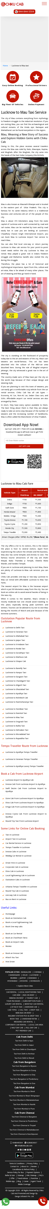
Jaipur (23, 978)
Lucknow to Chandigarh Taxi (18, 681)
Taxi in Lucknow (12, 835)
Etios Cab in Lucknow (15, 871)
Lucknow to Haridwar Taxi (17, 709)
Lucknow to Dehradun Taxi (17, 730)
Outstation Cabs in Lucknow (18, 880)
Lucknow (34, 975)
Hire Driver (10, 962)
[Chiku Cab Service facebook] (21, 1149)
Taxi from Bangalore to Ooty (24, 1075)
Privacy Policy (32, 1163)
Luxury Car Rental (13, 1004)
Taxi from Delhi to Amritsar (24, 1054)
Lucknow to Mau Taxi (15, 717)
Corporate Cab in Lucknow (17, 867)
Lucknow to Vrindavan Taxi (17, 644)
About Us (25, 1166)
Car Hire (16, 995)
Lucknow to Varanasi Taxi (16, 632)
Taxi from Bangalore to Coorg (24, 1070)
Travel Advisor (22, 1178)
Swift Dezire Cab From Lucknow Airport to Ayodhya (26, 789)
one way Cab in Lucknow (16, 895)
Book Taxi (14, 1019)
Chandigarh (14, 975)
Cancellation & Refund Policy (23, 1169)
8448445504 (18, 1143)
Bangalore (26, 972)
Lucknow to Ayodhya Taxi (16, 693)
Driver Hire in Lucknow (15, 863)
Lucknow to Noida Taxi (15, 649)
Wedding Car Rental (23, 1022)
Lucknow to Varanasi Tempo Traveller (22, 759)
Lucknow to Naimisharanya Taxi (19, 702)
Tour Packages (13, 1001)
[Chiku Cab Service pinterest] (28, 1149)
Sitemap (21, 1175)
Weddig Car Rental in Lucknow (18, 856)
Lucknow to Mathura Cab (16, 657)
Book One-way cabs (14, 926)
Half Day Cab (17, 1028)
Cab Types (12, 1010)
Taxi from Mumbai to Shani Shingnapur (24, 1096)
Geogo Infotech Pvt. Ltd (24, 1196)
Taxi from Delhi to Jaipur (24, 1045)
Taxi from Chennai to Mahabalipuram (24, 1130)
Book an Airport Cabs (15, 942)
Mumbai (13, 978)
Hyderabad (12, 981)
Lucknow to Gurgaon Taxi (16, 677)
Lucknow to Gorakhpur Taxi (17, 653)
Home (5, 66)
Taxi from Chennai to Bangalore (24, 1117)
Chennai (38, 972)
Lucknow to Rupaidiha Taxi (17, 738)
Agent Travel (36, 1181)
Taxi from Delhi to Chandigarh (24, 1049)
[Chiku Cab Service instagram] (23, 1149)
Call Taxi (23, 1010)
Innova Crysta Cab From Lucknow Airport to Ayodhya (26, 815)
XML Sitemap (31, 1175)
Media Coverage (24, 1184)
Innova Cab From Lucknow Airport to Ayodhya (25, 784)
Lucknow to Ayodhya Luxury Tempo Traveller (25, 766)
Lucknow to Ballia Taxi (15, 726)
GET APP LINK (24, 446)
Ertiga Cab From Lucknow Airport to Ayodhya (25, 807)
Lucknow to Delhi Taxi (15, 628)
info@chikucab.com (24, 1146)
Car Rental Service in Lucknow (18, 843)
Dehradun (35, 981)
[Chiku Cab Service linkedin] (30, 1149)
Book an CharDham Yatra (16, 938)
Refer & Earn (10, 1175)
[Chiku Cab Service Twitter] (18, 1149)
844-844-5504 (26, 11)
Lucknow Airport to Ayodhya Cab (20, 780)
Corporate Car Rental (15, 1025)
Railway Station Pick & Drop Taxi (23, 1016)
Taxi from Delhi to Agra (24, 1041)
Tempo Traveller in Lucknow (18, 847)
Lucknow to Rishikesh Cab (17, 698)
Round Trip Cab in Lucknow (17, 891)
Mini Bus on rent (23, 1013)
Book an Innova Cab (14, 953)
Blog (19, 1181)
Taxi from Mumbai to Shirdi (24, 1091)
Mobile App (10, 1181)
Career (26, 1181)
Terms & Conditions (16, 1163)
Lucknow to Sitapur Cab (16, 661)
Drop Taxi (34, 1010)
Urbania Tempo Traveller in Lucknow (21, 887)
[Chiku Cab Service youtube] (25, 1149)
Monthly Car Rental (34, 1004)
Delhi (25, 975)
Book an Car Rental (14, 933)
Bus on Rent (28, 995)
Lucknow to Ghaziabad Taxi (17, 689)
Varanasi (32, 978)
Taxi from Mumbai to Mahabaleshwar (24, 1100)
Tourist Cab (32, 998)
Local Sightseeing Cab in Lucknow (20, 875)
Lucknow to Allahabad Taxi (17, 636)
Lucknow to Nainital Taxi (16, 713)
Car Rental (11, 992)
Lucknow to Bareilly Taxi (16, 668)
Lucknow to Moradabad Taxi (18, 734)
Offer (13, 1178)
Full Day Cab (31, 1028)
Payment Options (33, 1172)
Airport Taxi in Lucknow (16, 839)
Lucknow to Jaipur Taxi (15, 640)
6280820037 (32, 1143)
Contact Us (14, 1166)
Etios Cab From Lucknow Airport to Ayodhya (24, 803)
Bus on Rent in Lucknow (16, 899)
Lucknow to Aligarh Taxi (16, 685)
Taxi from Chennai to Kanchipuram (24, 1134)
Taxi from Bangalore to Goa (24, 1083)
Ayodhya (24, 981)
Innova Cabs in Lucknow (16, 851)
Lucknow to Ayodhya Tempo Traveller (22, 752)
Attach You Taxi (12, 957)
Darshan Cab (31, 1007)
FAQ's (41, 1175)
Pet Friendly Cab (23, 1031)
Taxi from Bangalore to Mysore (24, 1066)
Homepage (10, 914)
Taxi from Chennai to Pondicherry (24, 1121)
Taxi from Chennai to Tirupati (24, 1125)
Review (8, 946)
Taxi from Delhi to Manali (24, 1058)
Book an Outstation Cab (16, 918)
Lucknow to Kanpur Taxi (16, 672)
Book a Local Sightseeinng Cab (19, 922)
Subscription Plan (31, 1001)
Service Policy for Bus (15, 1172)
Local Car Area (36, 1025)
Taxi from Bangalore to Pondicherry (24, 1079)
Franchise (34, 1178)
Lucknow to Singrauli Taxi (17, 722)
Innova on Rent (16, 998)
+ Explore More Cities (24, 986)
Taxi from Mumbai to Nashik (24, 1104)
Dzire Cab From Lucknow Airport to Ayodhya (25, 798)
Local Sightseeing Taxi (30, 992)
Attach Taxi (16, 1007)
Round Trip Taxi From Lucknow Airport (22, 821)
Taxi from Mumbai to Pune (24, 1109)
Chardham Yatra (29, 1019)
